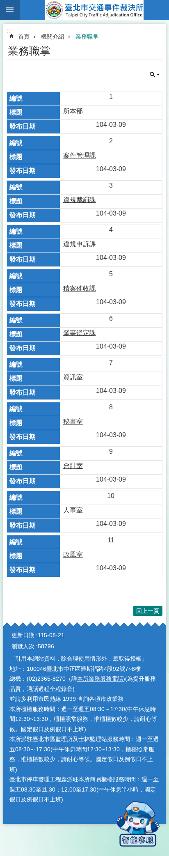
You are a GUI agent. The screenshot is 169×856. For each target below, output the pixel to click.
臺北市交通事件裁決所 (94, 10)
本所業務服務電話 (100, 678)
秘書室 (73, 421)
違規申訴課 (79, 244)
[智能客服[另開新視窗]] (138, 824)
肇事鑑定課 (79, 332)
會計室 (73, 465)
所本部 (73, 111)
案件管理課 (79, 155)
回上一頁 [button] (147, 611)
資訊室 (73, 377)
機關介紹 (52, 36)
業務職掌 (86, 36)
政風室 (73, 554)
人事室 (73, 510)
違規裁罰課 (79, 199)
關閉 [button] (10, 10)
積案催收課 (79, 288)
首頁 (24, 36)
